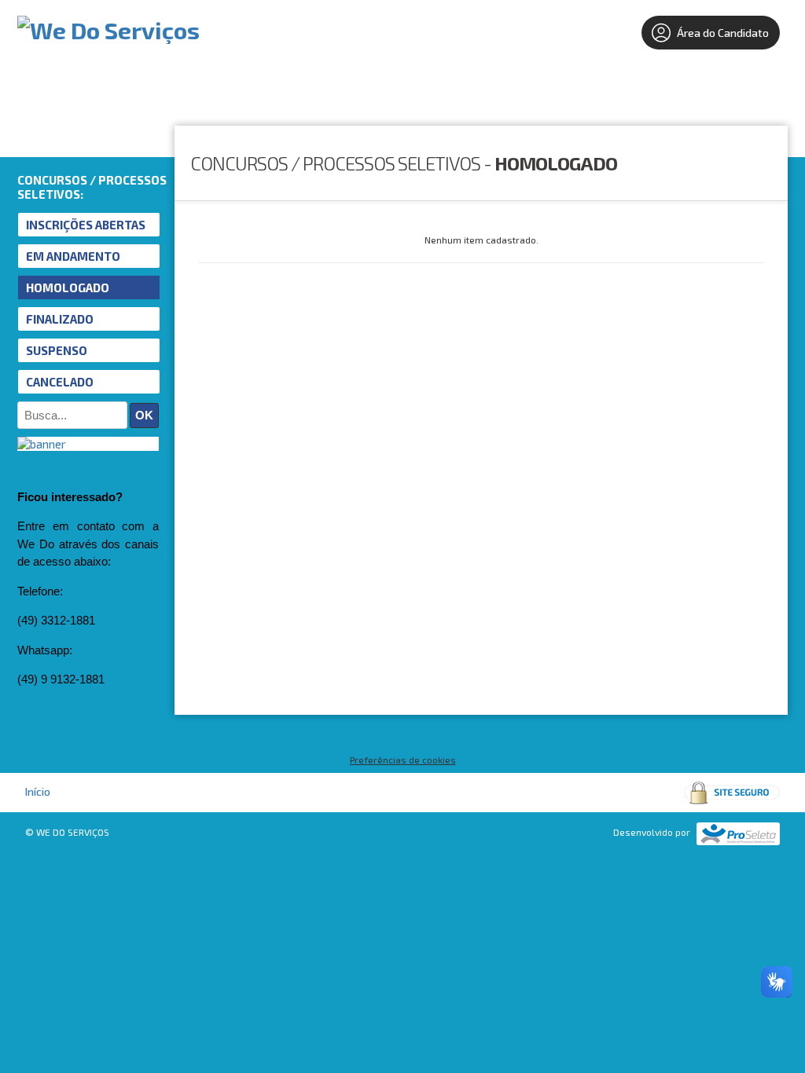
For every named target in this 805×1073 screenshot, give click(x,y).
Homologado (67, 287)
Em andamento (73, 256)
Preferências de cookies (403, 759)
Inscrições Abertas (85, 225)
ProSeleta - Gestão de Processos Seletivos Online (738, 833)
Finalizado (60, 319)
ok (144, 415)
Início (37, 791)
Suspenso (56, 350)
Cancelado (60, 382)
